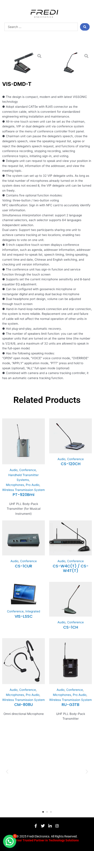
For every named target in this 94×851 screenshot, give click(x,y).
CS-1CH (70, 627)
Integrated (32, 611)
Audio (13, 470)
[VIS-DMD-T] (23, 63)
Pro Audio (32, 485)
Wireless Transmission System (23, 490)
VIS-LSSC (24, 616)
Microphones (15, 485)
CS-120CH (70, 463)
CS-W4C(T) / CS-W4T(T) (71, 568)
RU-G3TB (70, 704)
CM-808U (23, 704)
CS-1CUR (23, 566)
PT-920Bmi (23, 494)
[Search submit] (85, 27)
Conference (27, 470)
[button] (7, 771)
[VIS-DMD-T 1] (70, 63)
